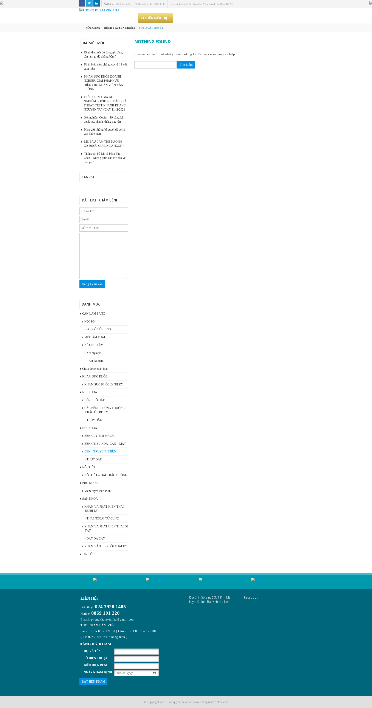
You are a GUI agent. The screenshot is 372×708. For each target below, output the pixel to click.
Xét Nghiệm (94, 353)
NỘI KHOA (89, 428)
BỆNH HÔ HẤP (94, 400)
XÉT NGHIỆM (93, 345)
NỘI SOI (90, 321)
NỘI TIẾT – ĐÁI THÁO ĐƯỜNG (105, 475)
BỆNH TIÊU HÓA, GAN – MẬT (105, 443)
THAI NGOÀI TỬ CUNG (103, 518)
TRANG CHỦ (102, 18)
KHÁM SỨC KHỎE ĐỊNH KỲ (103, 384)
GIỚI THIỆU (126, 18)
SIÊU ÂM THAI (94, 337)
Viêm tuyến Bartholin (97, 491)
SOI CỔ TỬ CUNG (99, 329)
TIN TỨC (262, 18)
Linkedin (96, 3)
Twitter (89, 3)
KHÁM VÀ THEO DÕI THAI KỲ (105, 546)
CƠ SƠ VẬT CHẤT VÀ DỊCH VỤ (199, 18)
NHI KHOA (89, 392)
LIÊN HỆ (282, 18)
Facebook (82, 3)
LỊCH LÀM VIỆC (239, 18)
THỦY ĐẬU (94, 420)
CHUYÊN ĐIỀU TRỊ (154, 18)
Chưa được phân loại (95, 368)
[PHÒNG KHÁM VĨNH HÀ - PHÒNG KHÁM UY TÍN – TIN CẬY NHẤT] (186, 10)
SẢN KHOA (90, 498)
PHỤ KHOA (90, 483)
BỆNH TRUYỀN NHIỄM (100, 451)
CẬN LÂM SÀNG (93, 313)
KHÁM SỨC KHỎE (94, 376)
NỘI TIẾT (88, 467)
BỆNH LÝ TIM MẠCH (99, 435)
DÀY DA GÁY (96, 538)
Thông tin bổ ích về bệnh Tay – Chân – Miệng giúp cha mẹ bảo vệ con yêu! (105, 158)
